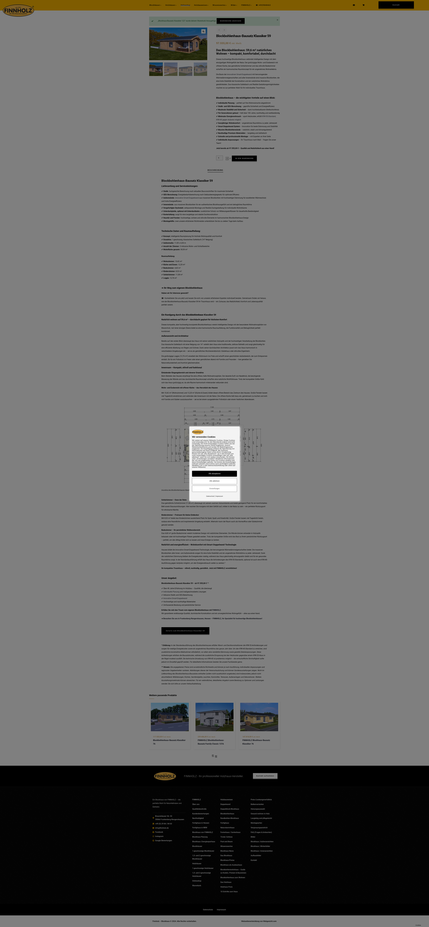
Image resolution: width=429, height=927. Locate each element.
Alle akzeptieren (215, 474)
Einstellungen (214, 489)
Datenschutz (210, 496)
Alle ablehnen (214, 481)
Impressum (219, 496)
